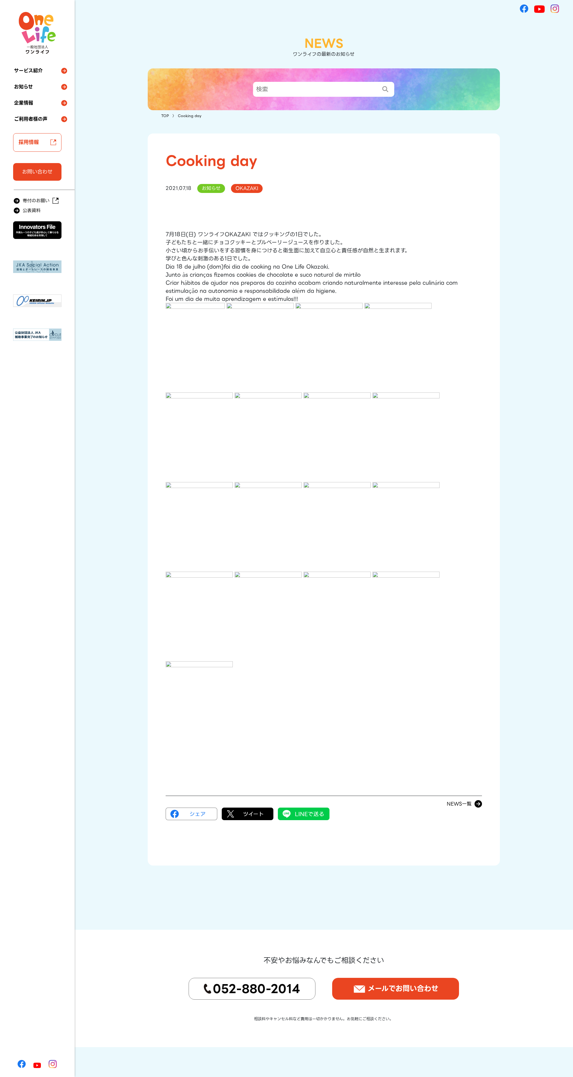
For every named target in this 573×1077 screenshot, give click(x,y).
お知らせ (23, 86)
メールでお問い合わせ (403, 988)
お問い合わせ (37, 172)
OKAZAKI (246, 188)
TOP (165, 116)
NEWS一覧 (459, 804)
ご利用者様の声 (30, 119)
